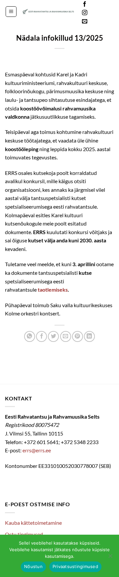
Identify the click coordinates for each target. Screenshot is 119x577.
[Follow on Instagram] (84, 13)
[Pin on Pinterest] (77, 336)
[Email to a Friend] (65, 336)
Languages (104, 10)
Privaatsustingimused (75, 566)
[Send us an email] (84, 21)
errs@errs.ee (36, 450)
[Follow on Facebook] (84, 4)
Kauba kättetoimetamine (33, 522)
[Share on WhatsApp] (29, 336)
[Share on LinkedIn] (89, 336)
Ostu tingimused (24, 534)
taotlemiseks (53, 289)
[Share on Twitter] (53, 336)
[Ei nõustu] (110, 558)
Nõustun (33, 566)
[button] (11, 11)
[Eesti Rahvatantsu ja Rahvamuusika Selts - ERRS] (48, 11)
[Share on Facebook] (41, 336)
